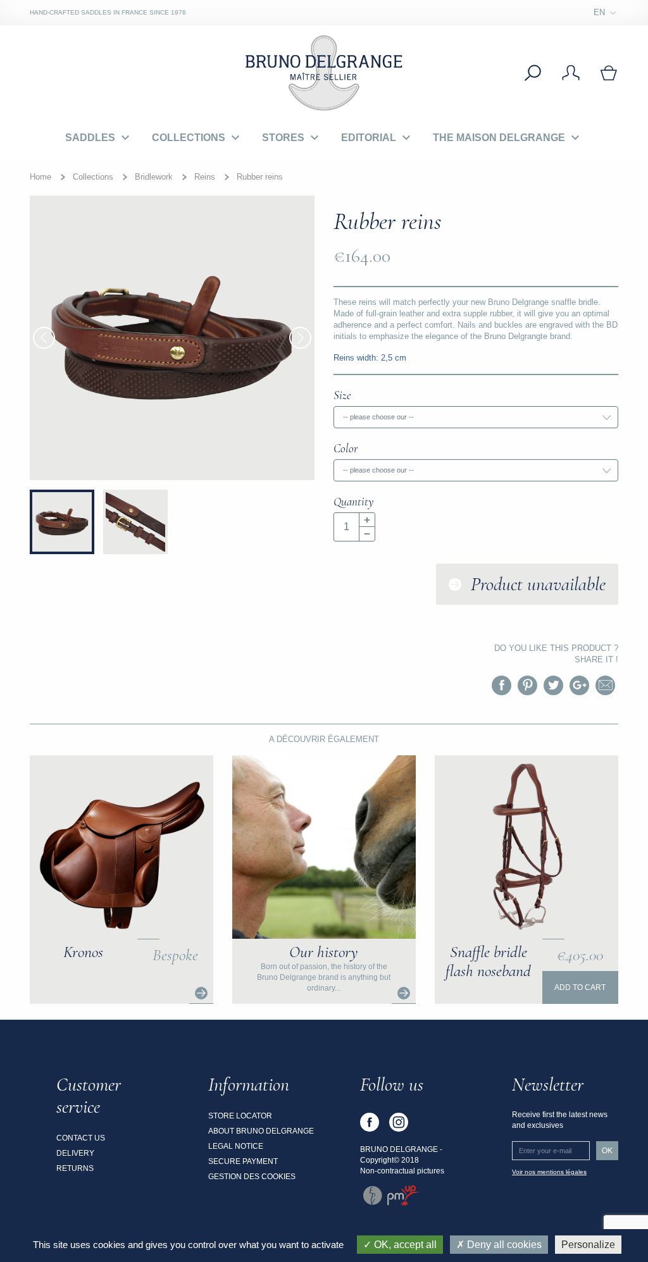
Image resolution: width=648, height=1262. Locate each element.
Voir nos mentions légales (549, 1171)
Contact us (80, 1138)
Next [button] (300, 338)
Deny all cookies (503, 1244)
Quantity (353, 501)
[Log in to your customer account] (570, 73)
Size (342, 395)
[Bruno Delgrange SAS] (324, 72)
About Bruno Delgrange (261, 1131)
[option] (172, 337)
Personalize (588, 1244)
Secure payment (243, 1161)
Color (345, 448)
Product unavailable (538, 584)
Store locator (240, 1115)
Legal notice (235, 1146)
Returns (75, 1168)
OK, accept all (404, 1244)
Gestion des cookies (252, 1176)
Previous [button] (44, 338)
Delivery (75, 1153)
